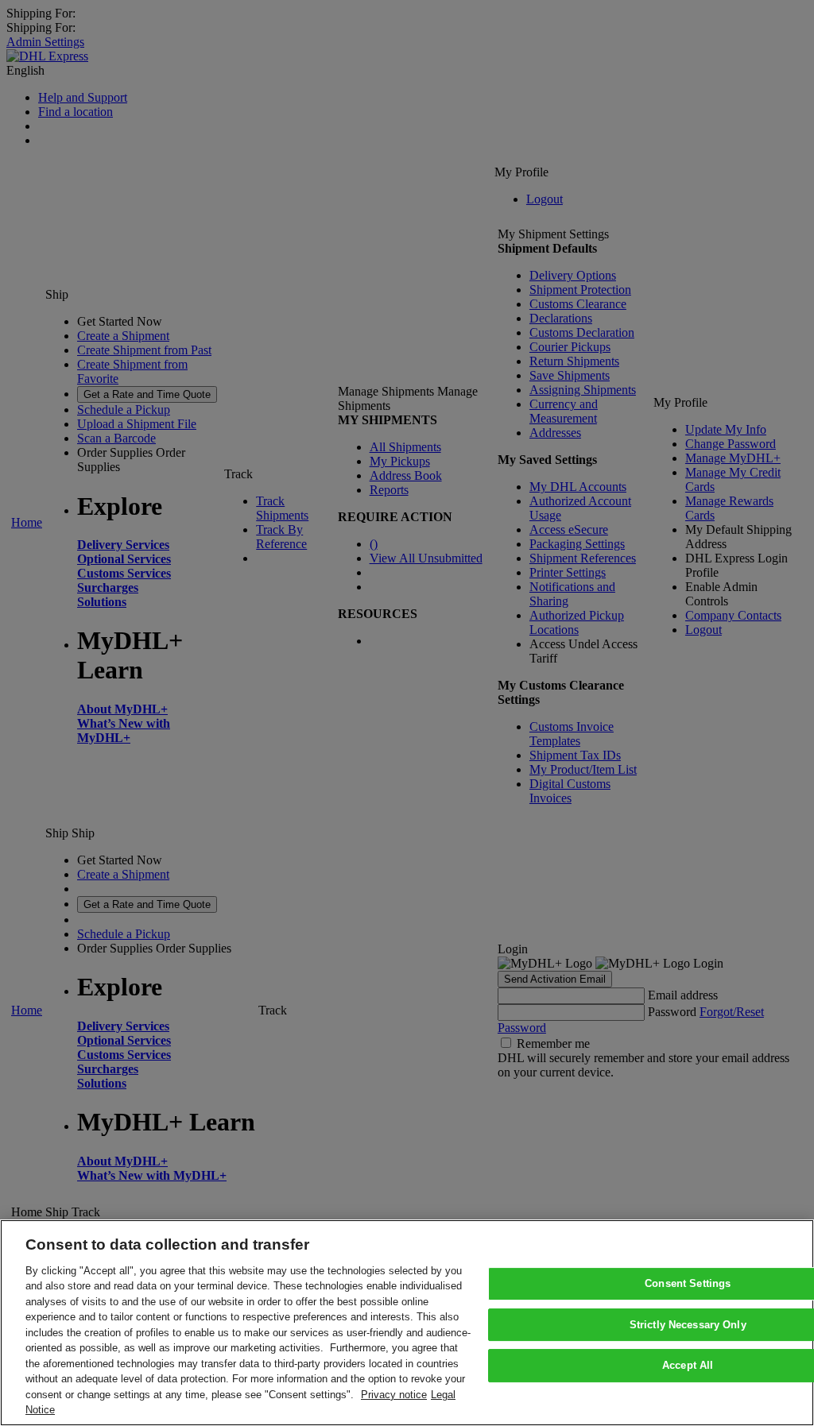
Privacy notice (394, 1395)
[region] (407, 1322)
